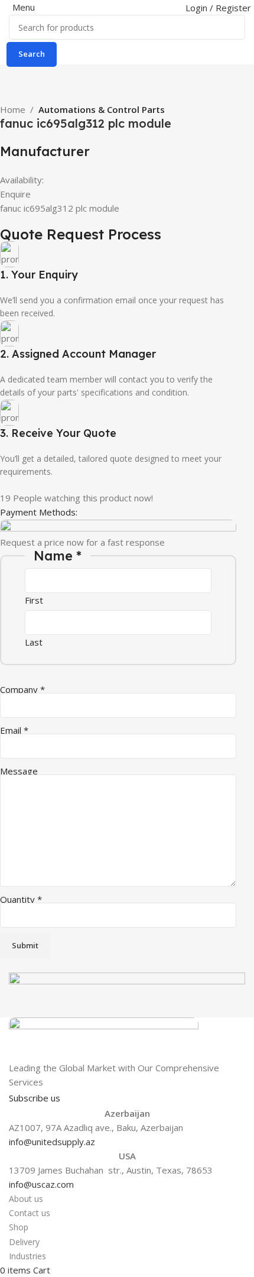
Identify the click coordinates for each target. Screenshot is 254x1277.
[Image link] (103, 1038)
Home (12, 109)
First (34, 600)
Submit (25, 945)
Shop (18, 1227)
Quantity (21, 899)
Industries (27, 1256)
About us (26, 1198)
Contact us (29, 1212)
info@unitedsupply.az (52, 1142)
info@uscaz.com (41, 1184)
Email (14, 730)
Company (22, 689)
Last (34, 642)
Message (19, 771)
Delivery (24, 1241)
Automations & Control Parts (101, 109)
